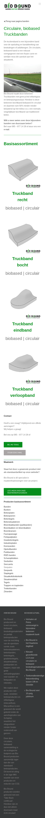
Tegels (7, 582)
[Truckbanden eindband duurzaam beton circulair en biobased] (22, 282)
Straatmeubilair (10, 579)
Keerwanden (9, 546)
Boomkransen (10, 531)
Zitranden (8, 591)
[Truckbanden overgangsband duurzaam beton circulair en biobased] (22, 347)
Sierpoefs (8, 570)
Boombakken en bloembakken (17, 528)
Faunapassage (10, 534)
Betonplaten (9, 513)
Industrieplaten (10, 543)
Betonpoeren (9, 516)
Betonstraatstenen (12, 522)
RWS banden (10, 555)
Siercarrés (8, 564)
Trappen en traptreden (13, 585)
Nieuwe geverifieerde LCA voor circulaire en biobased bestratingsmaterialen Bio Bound (33, 661)
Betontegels (9, 519)
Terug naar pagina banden (17, 21)
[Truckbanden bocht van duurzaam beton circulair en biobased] (22, 217)
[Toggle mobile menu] (40, 4)
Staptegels (8, 573)
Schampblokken (11, 558)
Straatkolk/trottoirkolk (13, 576)
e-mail (6, 129)
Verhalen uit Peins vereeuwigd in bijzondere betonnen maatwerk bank (32, 626)
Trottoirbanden (10, 588)
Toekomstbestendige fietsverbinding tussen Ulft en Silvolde (33, 680)
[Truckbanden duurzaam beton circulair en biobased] (22, 152)
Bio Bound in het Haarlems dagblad (32, 643)
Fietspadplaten (10, 537)
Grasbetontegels (11, 540)
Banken (7, 510)
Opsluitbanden (10, 549)
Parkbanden (9, 552)
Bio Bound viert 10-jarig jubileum (33, 693)
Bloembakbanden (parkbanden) (18, 525)
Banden (7, 507)
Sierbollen (8, 561)
